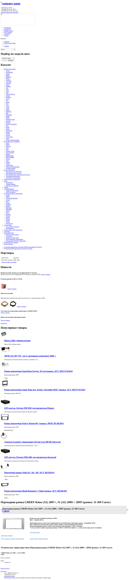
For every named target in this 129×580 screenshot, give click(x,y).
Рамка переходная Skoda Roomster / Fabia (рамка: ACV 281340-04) (35, 491)
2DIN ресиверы (10, 192)
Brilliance (8, 77)
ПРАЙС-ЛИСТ (8, 31)
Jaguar (8, 102)
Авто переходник (9, 170)
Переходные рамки (10, 43)
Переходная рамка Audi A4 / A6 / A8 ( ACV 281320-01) (29, 472)
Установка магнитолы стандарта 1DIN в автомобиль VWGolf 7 (23, 247)
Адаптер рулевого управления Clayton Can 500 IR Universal (32, 442)
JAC (7, 100)
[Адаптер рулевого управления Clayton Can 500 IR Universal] (4, 438)
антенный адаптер (7, 535)
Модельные (9, 182)
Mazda (8, 110)
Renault (8, 122)
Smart (7, 129)
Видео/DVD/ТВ (9, 233)
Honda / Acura (10, 151)
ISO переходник (35, 532)
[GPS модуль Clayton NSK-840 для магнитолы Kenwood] (5, 453)
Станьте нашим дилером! (8, 262)
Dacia (7, 85)
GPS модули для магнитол (12, 179)
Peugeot (8, 214)
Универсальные (10, 168)
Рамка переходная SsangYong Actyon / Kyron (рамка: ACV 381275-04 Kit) (38, 371)
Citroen (8, 200)
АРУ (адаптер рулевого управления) (12, 539)
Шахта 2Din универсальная (17, 340)
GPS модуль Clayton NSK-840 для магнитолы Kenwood (30, 457)
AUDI (8, 74)
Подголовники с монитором (14, 239)
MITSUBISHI (10, 157)
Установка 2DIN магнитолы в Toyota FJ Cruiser (18, 248)
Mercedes (8, 111)
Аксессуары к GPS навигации (13, 230)
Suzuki (8, 133)
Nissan (8, 116)
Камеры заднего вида (12, 234)
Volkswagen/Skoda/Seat (12, 167)
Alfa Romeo (9, 72)
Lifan (7, 108)
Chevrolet (8, 81)
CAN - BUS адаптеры (12, 226)
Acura (7, 70)
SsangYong (9, 130)
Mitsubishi (9, 115)
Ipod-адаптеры (8, 244)
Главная (6, 41)
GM (7, 92)
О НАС (6, 35)
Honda (8, 96)
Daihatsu (8, 86)
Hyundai (8, 97)
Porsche (8, 121)
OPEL (8, 118)
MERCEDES (10, 156)
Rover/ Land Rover (11, 124)
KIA (7, 103)
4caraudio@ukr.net (9, 576)
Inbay (5, 181)
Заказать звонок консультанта (9, 12)
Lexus (7, 107)
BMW (7, 75)
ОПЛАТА (7, 34)
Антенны (7, 231)
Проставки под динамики (12, 141)
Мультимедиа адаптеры (11, 242)
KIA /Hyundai (10, 152)
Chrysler (8, 83)
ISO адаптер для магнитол (14, 171)
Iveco (7, 99)
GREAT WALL (10, 94)
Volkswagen (9, 137)
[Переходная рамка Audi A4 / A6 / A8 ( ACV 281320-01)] (5, 469)
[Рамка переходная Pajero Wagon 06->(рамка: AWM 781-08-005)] (5, 419)
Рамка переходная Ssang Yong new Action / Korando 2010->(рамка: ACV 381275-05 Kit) (44, 390)
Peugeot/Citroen (10, 119)
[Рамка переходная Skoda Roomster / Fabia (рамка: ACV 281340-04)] (5, 487)
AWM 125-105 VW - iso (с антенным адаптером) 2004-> (30, 356)
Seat (7, 126)
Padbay (6, 187)
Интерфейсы (10, 228)
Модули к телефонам (12, 185)
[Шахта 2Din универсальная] (4, 337)
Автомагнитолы (9, 189)
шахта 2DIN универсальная (39, 539)
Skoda (7, 127)
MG (7, 113)
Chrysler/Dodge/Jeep (12, 198)
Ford (7, 89)
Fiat (7, 88)
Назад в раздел (5, 568)
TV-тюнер (9, 236)
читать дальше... (46, 274)
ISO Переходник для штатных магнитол (18, 174)
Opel (7, 160)
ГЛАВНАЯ (7, 27)
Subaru (8, 132)
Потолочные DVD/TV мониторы (16, 241)
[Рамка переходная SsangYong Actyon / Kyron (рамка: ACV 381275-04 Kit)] (5, 367)
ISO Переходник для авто (13, 173)
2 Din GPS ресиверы (12, 190)
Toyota (8, 135)
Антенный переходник (13, 176)
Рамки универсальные (12, 140)
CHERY (6, 46)
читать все (4, 323)
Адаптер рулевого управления (13, 193)
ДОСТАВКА (8, 32)
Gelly (7, 91)
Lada (7, 105)
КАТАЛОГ (7, 29)
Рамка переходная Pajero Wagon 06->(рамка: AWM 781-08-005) (34, 423)
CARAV (5, 511)
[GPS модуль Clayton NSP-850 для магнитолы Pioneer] (5, 404)
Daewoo (8, 146)
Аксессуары (7, 225)
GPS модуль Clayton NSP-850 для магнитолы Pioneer (29, 408)
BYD (7, 78)
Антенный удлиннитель (13, 178)
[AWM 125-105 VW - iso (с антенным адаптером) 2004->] (6, 352)
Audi (7, 143)
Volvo (7, 138)
